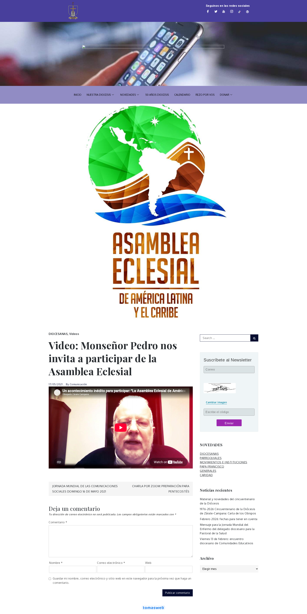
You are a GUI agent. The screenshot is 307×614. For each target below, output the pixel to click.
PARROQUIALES (211, 458)
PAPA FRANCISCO (212, 466)
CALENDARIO (182, 94)
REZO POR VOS (205, 94)
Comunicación (78, 384)
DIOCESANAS (58, 334)
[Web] (247, 11)
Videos (74, 334)
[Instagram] (231, 11)
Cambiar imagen (216, 402)
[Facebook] (208, 11)
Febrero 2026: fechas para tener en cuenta (228, 519)
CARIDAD (206, 475)
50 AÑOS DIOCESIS (157, 94)
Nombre (56, 563)
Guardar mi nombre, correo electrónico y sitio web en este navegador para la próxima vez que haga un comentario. (122, 580)
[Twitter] (216, 11)
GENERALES (208, 471)
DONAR (224, 94)
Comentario (58, 522)
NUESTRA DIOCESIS (99, 94)
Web (148, 563)
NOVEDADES (128, 94)
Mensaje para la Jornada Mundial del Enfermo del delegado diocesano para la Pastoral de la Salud (227, 529)
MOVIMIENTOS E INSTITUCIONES (223, 462)
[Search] (254, 338)
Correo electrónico (111, 563)
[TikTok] (239, 11)
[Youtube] (224, 11)
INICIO (77, 94)
